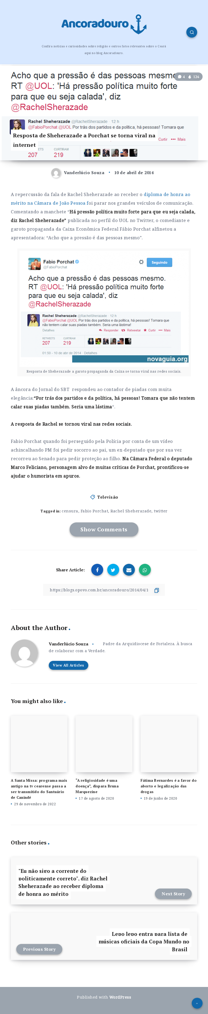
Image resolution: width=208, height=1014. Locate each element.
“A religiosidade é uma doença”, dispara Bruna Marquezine (97, 786)
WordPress (120, 997)
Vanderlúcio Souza (68, 644)
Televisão (107, 497)
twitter (161, 510)
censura (70, 510)
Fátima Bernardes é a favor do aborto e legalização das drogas (169, 786)
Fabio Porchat (94, 510)
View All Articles (68, 665)
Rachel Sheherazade (130, 510)
